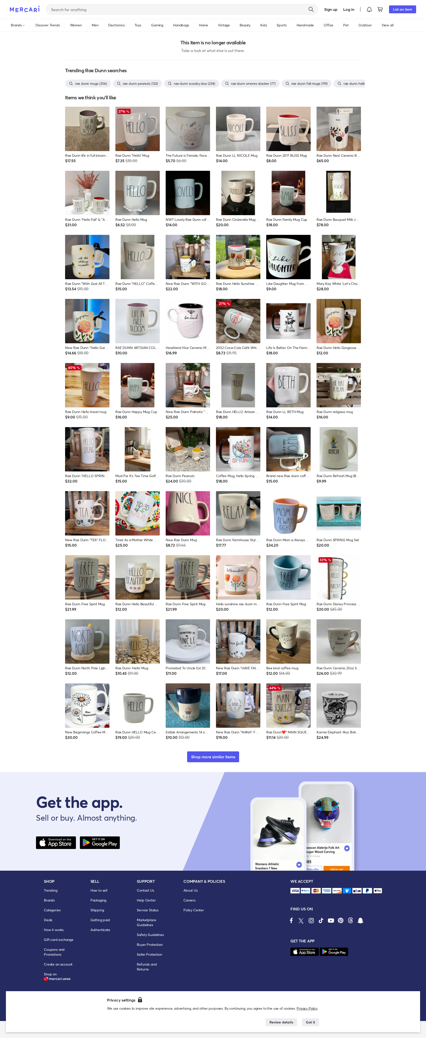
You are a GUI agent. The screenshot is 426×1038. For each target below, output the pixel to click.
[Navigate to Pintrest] (341, 920)
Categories (52, 910)
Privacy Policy (307, 1008)
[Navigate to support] (295, 891)
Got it (310, 1022)
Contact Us (145, 890)
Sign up (330, 9)
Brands (49, 900)
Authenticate (100, 929)
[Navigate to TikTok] (321, 920)
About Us (190, 890)
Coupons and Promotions (54, 952)
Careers (189, 900)
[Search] (311, 9)
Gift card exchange (58, 939)
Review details (281, 1022)
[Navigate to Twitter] (301, 920)
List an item (402, 9)
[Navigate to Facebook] (291, 920)
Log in (348, 9)
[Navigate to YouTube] (331, 920)
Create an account (58, 964)
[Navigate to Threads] (350, 920)
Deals (48, 919)
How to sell (98, 890)
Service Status (148, 910)
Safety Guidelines (150, 934)
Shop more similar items (213, 756)
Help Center (146, 900)
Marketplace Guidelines (146, 922)
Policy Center (193, 910)
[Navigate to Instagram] (311, 920)
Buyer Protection (149, 944)
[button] (369, 9)
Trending (50, 890)
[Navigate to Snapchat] (360, 920)
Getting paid (100, 919)
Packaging (98, 900)
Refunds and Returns (147, 966)
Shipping (97, 910)
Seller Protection (149, 954)
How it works (54, 929)
